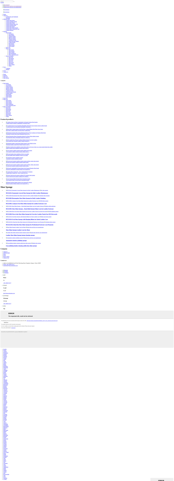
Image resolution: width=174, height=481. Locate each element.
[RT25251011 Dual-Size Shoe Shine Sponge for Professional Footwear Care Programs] (25, 222)
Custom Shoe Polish (10, 22)
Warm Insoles (12, 45)
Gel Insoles (11, 33)
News (4, 67)
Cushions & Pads (12, 40)
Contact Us (5, 72)
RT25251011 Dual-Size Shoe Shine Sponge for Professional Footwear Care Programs (29, 224)
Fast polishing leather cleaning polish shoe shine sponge (21, 245)
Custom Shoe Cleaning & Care (12, 29)
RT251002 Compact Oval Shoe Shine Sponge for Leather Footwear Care (26, 203)
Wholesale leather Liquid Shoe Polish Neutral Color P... (18, 144)
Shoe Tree (11, 57)
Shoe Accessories (9, 56)
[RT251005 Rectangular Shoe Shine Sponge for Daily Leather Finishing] (22, 195)
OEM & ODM (6, 19)
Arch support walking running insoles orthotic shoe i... (17, 151)
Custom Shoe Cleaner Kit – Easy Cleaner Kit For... (17, 173)
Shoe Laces (11, 62)
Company (8, 68)
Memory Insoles (12, 37)
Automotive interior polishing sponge (14, 158)
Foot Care (8, 47)
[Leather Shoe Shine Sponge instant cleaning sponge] (17, 232)
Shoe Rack (11, 63)
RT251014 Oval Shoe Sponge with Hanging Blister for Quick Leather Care (27, 219)
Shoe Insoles (8, 32)
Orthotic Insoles (12, 36)
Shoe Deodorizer (12, 53)
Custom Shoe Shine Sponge (12, 27)
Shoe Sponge (11, 51)
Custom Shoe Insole (10, 20)
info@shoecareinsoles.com (9, 293)
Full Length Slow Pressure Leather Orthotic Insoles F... (18, 141)
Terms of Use (6, 257)
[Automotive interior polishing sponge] (14, 237)
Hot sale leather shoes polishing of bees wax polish (17, 155)
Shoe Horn (11, 59)
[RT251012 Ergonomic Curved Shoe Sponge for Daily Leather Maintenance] (23, 190)
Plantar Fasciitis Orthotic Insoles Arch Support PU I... (17, 183)
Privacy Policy (6, 256)
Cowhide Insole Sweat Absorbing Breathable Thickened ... (18, 127)
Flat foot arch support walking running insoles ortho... (17, 162)
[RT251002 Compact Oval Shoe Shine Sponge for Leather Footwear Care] (22, 200)
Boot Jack (11, 60)
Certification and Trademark (12, 16)
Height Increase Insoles (14, 41)
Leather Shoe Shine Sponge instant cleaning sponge (20, 235)
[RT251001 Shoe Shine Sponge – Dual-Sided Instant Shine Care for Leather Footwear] (25, 206)
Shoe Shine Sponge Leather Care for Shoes (18, 230)
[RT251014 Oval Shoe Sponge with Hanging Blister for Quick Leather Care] (23, 216)
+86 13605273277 (7, 283)
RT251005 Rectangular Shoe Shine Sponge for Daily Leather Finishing (26, 198)
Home (4, 14)
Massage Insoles (12, 38)
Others (10, 65)
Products (5, 31)
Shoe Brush (11, 58)
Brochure (8, 18)
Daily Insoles (11, 46)
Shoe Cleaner (11, 52)
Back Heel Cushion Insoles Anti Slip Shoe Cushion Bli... (18, 130)
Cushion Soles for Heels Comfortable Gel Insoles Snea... (18, 123)
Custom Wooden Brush (11, 25)
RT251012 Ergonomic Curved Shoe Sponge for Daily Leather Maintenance (27, 193)
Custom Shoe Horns (10, 26)
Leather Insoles (12, 42)
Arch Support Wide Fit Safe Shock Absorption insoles (17, 180)
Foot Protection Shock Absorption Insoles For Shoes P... (18, 137)
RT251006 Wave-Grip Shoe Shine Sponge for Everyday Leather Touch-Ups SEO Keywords (31, 214)
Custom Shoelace (9, 30)
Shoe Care (8, 48)
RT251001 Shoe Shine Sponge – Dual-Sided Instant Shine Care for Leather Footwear (30, 209)
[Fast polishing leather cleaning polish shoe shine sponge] (18, 243)
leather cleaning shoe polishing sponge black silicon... (17, 148)
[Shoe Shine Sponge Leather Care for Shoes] (16, 227)
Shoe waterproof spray (13, 54)
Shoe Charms (11, 64)
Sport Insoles (11, 35)
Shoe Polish (11, 49)
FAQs (4, 70)
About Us (5, 15)
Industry (8, 69)
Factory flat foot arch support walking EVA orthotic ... (17, 176)
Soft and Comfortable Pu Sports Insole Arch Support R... (18, 169)
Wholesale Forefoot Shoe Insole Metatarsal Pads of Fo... (18, 134)
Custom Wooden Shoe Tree (12, 24)
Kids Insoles (11, 43)
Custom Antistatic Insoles (11, 21)
